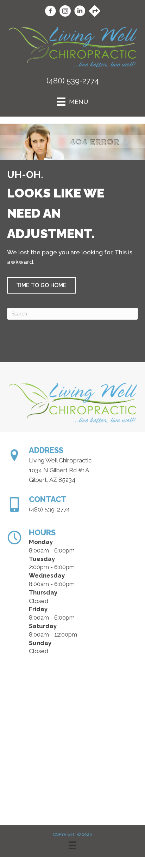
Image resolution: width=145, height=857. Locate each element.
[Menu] (72, 845)
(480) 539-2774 (72, 80)
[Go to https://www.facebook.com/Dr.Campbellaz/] (50, 12)
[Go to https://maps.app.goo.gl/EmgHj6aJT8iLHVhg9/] (94, 11)
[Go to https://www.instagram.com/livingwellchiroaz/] (65, 12)
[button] (41, 285)
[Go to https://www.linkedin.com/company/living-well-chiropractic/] (80, 12)
